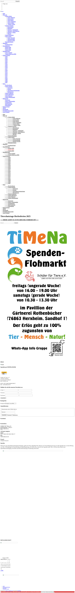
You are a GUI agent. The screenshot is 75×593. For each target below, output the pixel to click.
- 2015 (8, 172)
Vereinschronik (11, 39)
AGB (4, 586)
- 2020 (8, 165)
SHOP (4, 108)
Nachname (2, 395)
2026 (6, 56)
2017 (6, 68)
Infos (4, 83)
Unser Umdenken (12, 21)
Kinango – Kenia (12, 32)
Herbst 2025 (8, 48)
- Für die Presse (10, 186)
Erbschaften (8, 105)
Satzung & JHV (11, 40)
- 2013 (8, 175)
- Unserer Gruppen (10, 126)
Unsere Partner (8, 86)
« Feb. (1, 570)
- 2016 (8, 171)
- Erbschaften (9, 206)
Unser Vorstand (11, 37)
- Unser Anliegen (14, 118)
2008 (6, 81)
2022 (6, 62)
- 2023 (8, 161)
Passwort (3, 412)
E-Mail (2, 390)
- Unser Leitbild (10, 153)
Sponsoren (10, 87)
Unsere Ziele (11, 18)
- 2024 (8, 160)
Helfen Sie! (5, 98)
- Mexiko (12, 134)
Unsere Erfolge (6, 55)
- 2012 (8, 176)
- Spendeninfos (10, 203)
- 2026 (8, 157)
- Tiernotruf (9, 200)
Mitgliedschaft (8, 104)
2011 (6, 77)
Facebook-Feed (8, 44)
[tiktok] (2, 364)
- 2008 (8, 182)
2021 (6, 63)
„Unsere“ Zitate (11, 24)
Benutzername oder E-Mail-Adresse (9, 409)
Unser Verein (8, 36)
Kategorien (2, 403)
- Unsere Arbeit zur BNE (12, 155)
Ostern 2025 (8, 50)
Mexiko (9, 33)
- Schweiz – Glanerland (15, 130)
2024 (6, 59)
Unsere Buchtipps (9, 94)
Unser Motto (11, 20)
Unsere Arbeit (8, 16)
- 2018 (8, 168)
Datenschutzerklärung (6, 587)
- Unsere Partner (10, 187)
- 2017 (8, 169)
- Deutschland (13, 127)
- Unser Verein (9, 137)
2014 (6, 73)
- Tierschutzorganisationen (16, 191)
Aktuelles (5, 43)
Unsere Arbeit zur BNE (10, 54)
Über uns (5, 14)
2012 (6, 75)
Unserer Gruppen (9, 25)
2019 (6, 66)
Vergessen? (9, 415)
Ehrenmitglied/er (9, 41)
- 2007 (8, 183)
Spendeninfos (8, 102)
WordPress (19, 590)
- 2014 (8, 173)
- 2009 (8, 180)
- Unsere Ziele (13, 119)
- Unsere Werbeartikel (11, 198)
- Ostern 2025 (9, 150)
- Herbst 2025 (9, 149)
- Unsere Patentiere (11, 136)
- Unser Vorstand (14, 138)
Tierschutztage (6, 46)
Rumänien (10, 28)
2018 (6, 67)
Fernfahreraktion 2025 (8, 110)
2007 (6, 82)
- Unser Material (10, 196)
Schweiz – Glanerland (13, 29)
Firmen (9, 89)
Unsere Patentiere (9, 35)
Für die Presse (8, 85)
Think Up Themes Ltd (9, 590)
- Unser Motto (13, 121)
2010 (6, 78)
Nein (44, 591)
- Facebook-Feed (10, 145)
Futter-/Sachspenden (10, 101)
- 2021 (8, 164)
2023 (6, 60)
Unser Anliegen (11, 17)
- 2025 (8, 159)
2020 (6, 64)
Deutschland (10, 27)
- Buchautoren (13, 192)
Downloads (5, 109)
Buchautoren (11, 91)
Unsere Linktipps (9, 93)
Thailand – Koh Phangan (13, 31)
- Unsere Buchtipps (11, 195)
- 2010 (8, 179)
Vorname (2, 392)
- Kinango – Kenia (14, 133)
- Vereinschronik (14, 140)
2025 (6, 58)
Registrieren (15, 415)
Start (4, 13)
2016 (6, 70)
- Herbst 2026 (9, 148)
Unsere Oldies (11, 23)
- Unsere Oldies (14, 123)
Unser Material (8, 95)
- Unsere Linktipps (10, 194)
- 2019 (8, 167)
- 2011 (7, 177)
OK (42, 591)
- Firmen (12, 190)
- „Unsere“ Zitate (14, 125)
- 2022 (8, 163)
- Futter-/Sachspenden (11, 202)
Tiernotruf (7, 100)
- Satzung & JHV (14, 141)
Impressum (4, 588)
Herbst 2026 (8, 47)
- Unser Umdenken (14, 122)
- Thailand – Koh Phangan (16, 132)
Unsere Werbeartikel (10, 97)
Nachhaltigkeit (6, 51)
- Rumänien (13, 129)
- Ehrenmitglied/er (10, 142)
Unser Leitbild (8, 52)
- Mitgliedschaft (10, 204)
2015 (6, 71)
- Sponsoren (13, 188)
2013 (6, 74)
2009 (6, 79)
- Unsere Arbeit (10, 117)
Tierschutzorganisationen (14, 90)
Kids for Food (6, 106)
